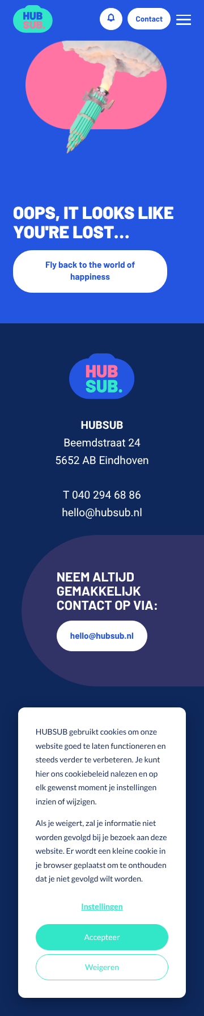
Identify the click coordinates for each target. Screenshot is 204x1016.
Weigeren (102, 967)
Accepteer (102, 937)
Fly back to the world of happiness (90, 271)
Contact (149, 18)
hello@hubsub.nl (102, 512)
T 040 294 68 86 (102, 494)
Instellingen (101, 906)
